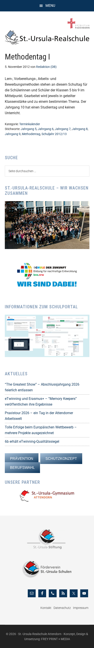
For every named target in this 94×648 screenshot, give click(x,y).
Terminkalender (29, 124)
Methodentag (31, 134)
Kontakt (45, 608)
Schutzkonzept (61, 458)
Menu (50, 6)
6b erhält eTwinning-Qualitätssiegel (32, 441)
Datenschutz (62, 608)
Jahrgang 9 (13, 134)
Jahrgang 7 (63, 129)
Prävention (21, 458)
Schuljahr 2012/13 (54, 134)
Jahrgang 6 (46, 129)
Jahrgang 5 (29, 129)
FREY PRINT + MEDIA (55, 639)
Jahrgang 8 (80, 129)
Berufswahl (22, 467)
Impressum (80, 608)
